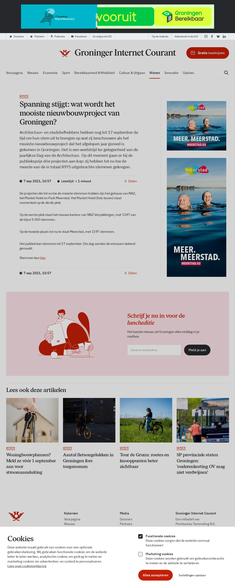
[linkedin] (224, 36)
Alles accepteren (155, 575)
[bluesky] (218, 36)
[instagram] (206, 36)
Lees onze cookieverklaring (26, 566)
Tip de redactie (160, 36)
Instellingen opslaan (192, 575)
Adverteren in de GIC (186, 36)
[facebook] (212, 36)
